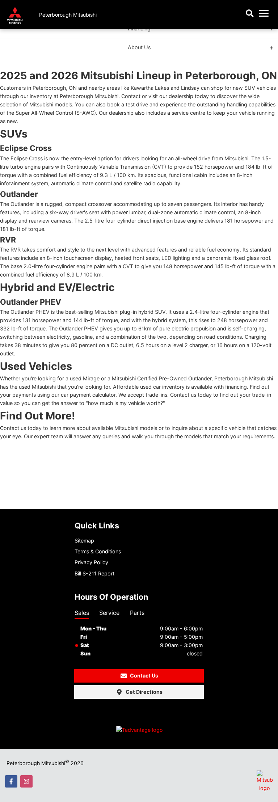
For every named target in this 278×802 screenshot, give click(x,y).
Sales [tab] (82, 612)
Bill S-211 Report (94, 573)
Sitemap (84, 540)
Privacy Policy (91, 562)
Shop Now (210, 42)
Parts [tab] (137, 612)
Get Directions (144, 692)
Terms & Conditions (98, 551)
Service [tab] (109, 612)
